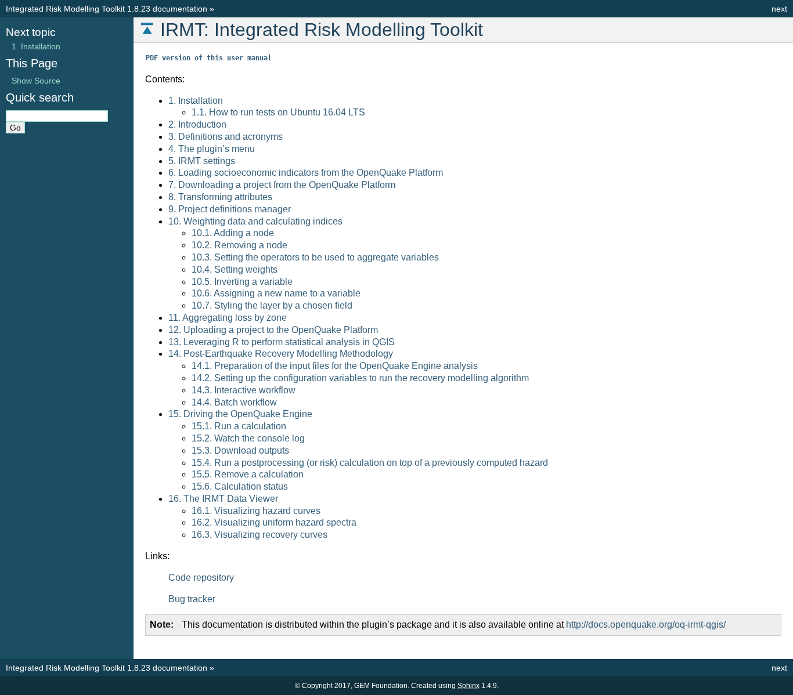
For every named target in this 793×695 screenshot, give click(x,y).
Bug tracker (191, 599)
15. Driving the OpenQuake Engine (240, 414)
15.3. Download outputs (240, 450)
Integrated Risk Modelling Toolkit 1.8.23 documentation (106, 8)
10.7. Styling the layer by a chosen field (272, 305)
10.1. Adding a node (233, 233)
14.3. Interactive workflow (243, 390)
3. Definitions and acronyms (225, 137)
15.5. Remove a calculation (248, 474)
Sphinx (468, 686)
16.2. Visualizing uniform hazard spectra (274, 522)
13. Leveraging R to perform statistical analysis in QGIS (281, 342)
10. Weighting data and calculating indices (255, 221)
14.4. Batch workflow (234, 402)
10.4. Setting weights (234, 269)
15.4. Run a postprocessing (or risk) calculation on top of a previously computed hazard (370, 463)
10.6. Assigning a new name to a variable (276, 293)
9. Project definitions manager (229, 209)
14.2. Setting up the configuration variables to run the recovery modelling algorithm (360, 378)
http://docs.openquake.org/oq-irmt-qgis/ (646, 624)
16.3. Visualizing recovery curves (259, 535)
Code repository (201, 577)
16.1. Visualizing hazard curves (256, 511)
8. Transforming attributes (220, 197)
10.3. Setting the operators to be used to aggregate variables (315, 257)
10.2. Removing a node (239, 245)
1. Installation (195, 101)
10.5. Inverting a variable (242, 282)
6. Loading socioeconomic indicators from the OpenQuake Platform (305, 173)
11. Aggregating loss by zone (227, 318)
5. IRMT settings (201, 161)
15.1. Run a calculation (239, 426)
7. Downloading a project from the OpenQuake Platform (281, 185)
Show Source (36, 80)
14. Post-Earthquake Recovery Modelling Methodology (280, 354)
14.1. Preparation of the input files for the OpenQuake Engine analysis (335, 366)
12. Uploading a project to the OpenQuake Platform (273, 330)
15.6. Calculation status (240, 486)
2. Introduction (197, 124)
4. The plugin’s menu (211, 149)
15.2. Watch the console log (248, 438)
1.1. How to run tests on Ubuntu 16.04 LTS (278, 112)
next (779, 8)
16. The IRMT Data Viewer (223, 499)
